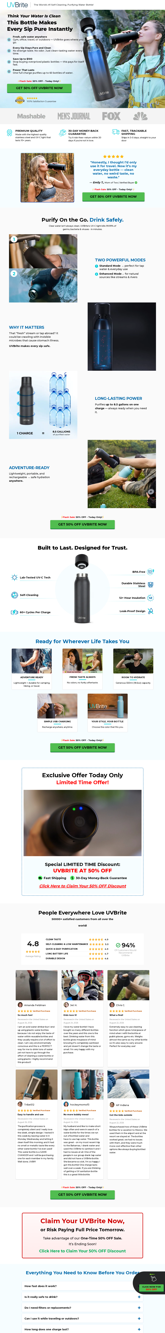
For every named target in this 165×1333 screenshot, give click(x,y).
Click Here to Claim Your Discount (82, 886)
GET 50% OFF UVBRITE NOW (39, 88)
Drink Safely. (106, 220)
